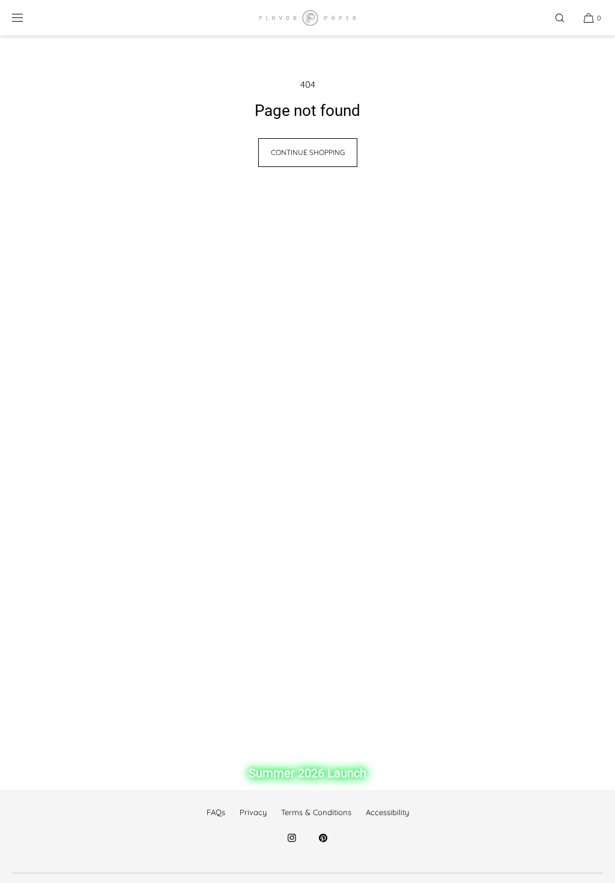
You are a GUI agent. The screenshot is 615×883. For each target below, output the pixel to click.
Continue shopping (308, 152)
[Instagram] (291, 845)
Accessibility (387, 812)
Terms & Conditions (316, 812)
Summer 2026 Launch (307, 773)
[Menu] (27, 17)
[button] (559, 17)
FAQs (216, 812)
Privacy (253, 812)
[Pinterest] (323, 845)
